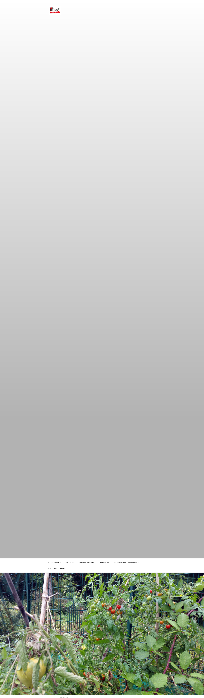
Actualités (70, 563)
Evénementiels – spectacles (125, 563)
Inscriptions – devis (56, 568)
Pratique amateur (86, 563)
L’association (53, 563)
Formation (104, 563)
